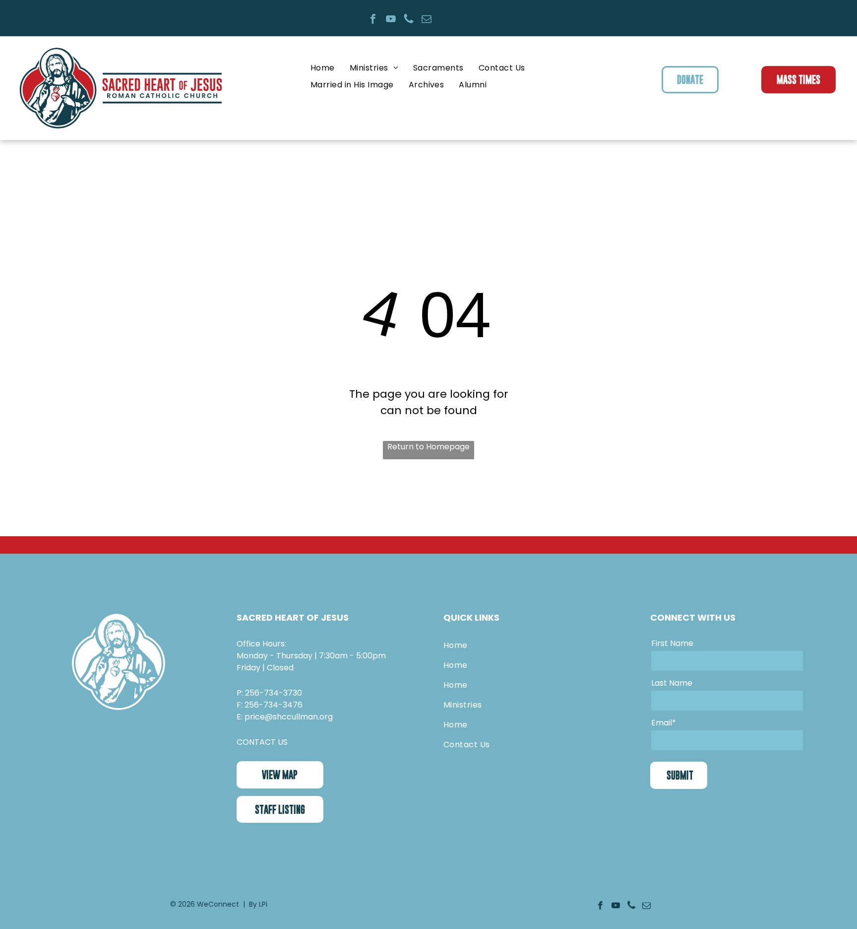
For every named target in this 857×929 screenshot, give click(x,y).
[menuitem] (322, 67)
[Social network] (408, 20)
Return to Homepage (428, 446)
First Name (672, 643)
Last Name (671, 683)
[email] (426, 20)
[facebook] (373, 20)
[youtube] (390, 20)
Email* (663, 722)
